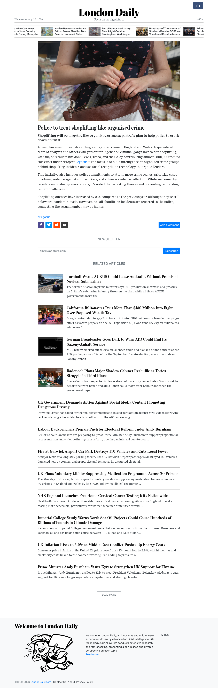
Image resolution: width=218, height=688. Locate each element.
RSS (166, 634)
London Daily (109, 12)
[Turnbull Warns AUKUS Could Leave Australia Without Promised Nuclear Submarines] (50, 283)
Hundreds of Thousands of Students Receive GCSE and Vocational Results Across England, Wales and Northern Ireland (138, 34)
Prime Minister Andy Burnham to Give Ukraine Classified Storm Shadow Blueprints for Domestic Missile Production (184, 34)
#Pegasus (44, 217)
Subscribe (171, 251)
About (71, 682)
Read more (92, 654)
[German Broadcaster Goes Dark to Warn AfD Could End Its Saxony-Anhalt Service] (50, 346)
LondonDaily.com (40, 682)
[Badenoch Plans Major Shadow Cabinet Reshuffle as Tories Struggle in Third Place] (50, 377)
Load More (109, 594)
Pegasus (81, 162)
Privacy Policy (84, 682)
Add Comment (169, 225)
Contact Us (59, 682)
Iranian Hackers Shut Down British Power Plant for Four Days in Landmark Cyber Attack (44, 32)
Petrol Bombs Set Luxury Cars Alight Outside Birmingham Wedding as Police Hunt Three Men (89, 32)
